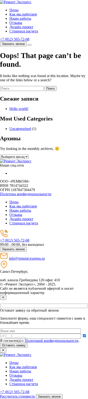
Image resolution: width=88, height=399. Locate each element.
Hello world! (18, 109)
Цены (14, 10)
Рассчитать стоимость (17, 396)
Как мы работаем (23, 14)
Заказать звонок (13, 44)
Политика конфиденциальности (25, 194)
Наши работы (20, 18)
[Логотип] (15, 161)
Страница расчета (23, 31)
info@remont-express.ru (27, 258)
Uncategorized (20, 129)
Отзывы (15, 23)
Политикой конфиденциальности (51, 341)
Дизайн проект (21, 27)
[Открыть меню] (29, 45)
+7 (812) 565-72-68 (14, 39)
